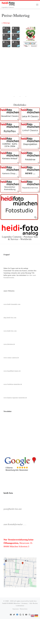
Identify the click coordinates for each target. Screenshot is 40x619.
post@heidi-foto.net (13, 509)
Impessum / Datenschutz (20, 609)
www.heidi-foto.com (10, 331)
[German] (36, 615)
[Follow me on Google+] (20, 614)
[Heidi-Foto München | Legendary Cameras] (8, 3)
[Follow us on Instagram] (29, 614)
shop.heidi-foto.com (10, 317)
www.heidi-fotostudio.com (12, 304)
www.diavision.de (9, 344)
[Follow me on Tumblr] (23, 614)
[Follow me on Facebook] (17, 614)
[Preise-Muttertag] (20, 37)
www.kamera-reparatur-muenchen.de (15, 398)
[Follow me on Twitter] (14, 614)
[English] (33, 615)
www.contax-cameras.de (11, 358)
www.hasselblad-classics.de (12, 371)
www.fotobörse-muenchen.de (13, 384)
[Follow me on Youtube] (26, 614)
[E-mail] (11, 614)
